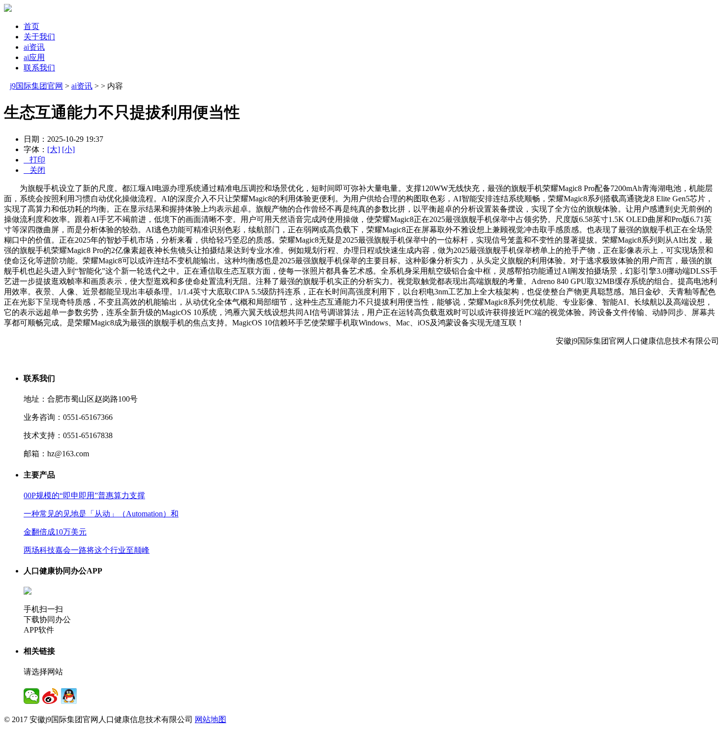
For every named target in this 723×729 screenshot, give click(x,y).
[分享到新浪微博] (50, 696)
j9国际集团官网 (36, 86)
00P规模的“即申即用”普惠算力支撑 (84, 495)
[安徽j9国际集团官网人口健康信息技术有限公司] (8, 9)
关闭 (34, 170)
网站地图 (210, 719)
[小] (68, 149)
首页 (31, 26)
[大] (53, 149)
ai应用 (34, 57)
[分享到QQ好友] (69, 696)
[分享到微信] (31, 696)
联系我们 (39, 67)
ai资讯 (34, 47)
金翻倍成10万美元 (55, 532)
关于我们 (39, 36)
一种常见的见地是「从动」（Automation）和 (101, 513)
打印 (34, 160)
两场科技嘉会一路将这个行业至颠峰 (87, 550)
